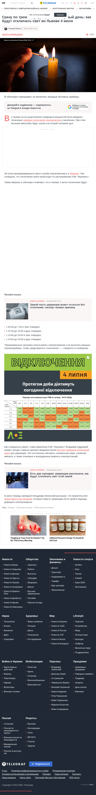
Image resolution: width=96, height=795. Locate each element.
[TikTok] (86, 3)
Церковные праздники (80, 668)
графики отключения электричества (42, 120)
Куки (46, 15)
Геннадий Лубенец (14, 28)
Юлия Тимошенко (59, 700)
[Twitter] (78, 3)
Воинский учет (34, 685)
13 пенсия (8, 724)
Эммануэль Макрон (60, 683)
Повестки (32, 667)
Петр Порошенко (59, 696)
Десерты (32, 737)
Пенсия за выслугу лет (12, 752)
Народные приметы (84, 674)
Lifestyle (78, 616)
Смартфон (9, 639)
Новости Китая (58, 639)
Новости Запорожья (13, 587)
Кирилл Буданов (58, 691)
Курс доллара (57, 585)
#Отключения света (44, 508)
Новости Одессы (12, 578)
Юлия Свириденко (59, 709)
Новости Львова (11, 582)
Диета (30, 630)
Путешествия (81, 635)
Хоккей (78, 578)
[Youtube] (75, 3)
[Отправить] (31, 3)
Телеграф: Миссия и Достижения (50, 778)
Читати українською (12, 35)
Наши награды (61, 774)
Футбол (78, 565)
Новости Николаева (13, 607)
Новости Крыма (11, 603)
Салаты (31, 741)
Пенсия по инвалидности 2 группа (11, 730)
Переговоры (10, 678)
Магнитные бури (82, 648)
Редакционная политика (64, 771)
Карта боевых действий (10, 668)
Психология (33, 635)
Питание (32, 626)
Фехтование (80, 587)
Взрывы (7, 674)
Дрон (6, 635)
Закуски (31, 746)
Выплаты (32, 574)
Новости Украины (37, 301)
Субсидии (32, 578)
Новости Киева (11, 565)
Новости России (58, 630)
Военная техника (12, 691)
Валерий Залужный (60, 687)
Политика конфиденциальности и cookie (30, 771)
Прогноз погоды (35, 603)
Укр (92, 3)
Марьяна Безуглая (60, 705)
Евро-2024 (80, 582)
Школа (31, 587)
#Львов (11, 508)
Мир (52, 616)
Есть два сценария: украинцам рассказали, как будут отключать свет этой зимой (59, 475)
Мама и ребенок (35, 622)
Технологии (9, 622)
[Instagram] (82, 3)
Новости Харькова (12, 569)
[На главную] (48, 3)
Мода (77, 630)
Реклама (47, 774)
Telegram (74, 173)
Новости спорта (83, 559)
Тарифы (55, 581)
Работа (31, 569)
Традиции (79, 678)
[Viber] (66, 3)
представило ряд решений (18, 499)
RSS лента (74, 778)
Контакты (76, 774)
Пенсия (6, 718)
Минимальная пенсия (10, 745)
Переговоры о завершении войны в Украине (26, 9)
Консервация (34, 728)
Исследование (34, 639)
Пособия (32, 598)
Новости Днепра (11, 574)
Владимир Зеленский (56, 668)
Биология (8, 630)
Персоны (55, 661)
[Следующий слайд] (93, 8)
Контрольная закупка (63, 9)
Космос (7, 626)
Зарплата (32, 565)
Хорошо (60, 15)
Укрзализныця (57, 590)
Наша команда (9, 778)
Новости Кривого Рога (12, 592)
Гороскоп (79, 622)
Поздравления (82, 652)
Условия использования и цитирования (20, 774)
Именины (79, 691)
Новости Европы (59, 622)
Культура (79, 639)
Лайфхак (79, 644)
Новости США (57, 626)
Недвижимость (58, 577)
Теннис (78, 574)
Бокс (77, 569)
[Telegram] (71, 3)
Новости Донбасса (12, 598)
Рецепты (31, 718)
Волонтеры (9, 687)
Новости (7, 559)
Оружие (7, 683)
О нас (4, 771)
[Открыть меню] (4, 3)
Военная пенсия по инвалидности (13, 738)
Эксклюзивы (85, 9)
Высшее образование (34, 592)
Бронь (30, 671)
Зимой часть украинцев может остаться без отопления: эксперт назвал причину (57, 306)
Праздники (79, 661)
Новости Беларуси (60, 644)
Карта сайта (25, 778)
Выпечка (32, 724)
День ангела (80, 687)
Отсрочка (32, 676)
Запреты (79, 683)
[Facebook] (62, 3)
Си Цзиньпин (57, 678)
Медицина (32, 582)
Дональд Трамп (58, 674)
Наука (5, 616)
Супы (30, 733)
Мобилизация (34, 661)
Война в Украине (12, 661)
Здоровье (32, 616)
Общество (32, 559)
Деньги (54, 568)
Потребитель (81, 626)
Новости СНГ (57, 635)
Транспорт (56, 572)
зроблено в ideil (87, 785)
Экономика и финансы (57, 561)
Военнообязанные (36, 680)
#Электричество (24, 508)
